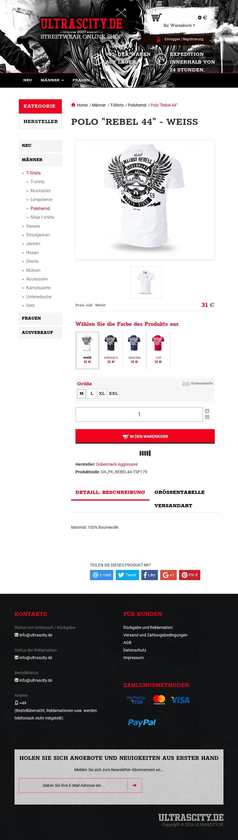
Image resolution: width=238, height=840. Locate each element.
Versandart (173, 506)
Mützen (33, 270)
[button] (52, 80)
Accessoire (37, 279)
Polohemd (137, 105)
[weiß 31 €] (87, 350)
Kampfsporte (38, 287)
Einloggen (172, 39)
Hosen (32, 252)
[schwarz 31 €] (110, 350)
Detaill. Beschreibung (110, 492)
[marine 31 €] (134, 350)
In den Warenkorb (148, 436)
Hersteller (41, 121)
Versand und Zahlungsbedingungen (155, 635)
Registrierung (193, 39)
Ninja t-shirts (42, 217)
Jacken (33, 243)
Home (82, 105)
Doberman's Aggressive (117, 464)
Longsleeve (41, 199)
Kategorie (39, 106)
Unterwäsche (38, 296)
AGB (127, 642)
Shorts (32, 261)
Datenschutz (134, 650)
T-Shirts (117, 105)
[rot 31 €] (158, 350)
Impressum (133, 657)
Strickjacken (38, 234)
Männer (99, 105)
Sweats (33, 226)
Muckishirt (40, 190)
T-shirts (37, 181)
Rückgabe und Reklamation (148, 627)
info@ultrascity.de (35, 635)
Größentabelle (202, 383)
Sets (30, 305)
